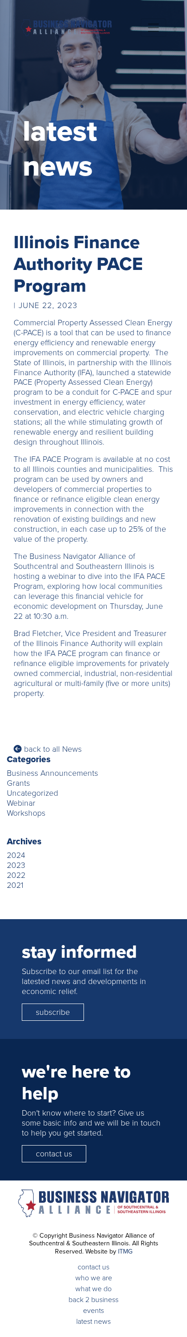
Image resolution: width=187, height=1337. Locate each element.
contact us (54, 1154)
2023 (16, 865)
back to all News (52, 749)
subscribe (53, 1012)
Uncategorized (32, 793)
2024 (16, 855)
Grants (18, 783)
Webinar (21, 803)
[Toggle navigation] (153, 28)
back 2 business (93, 1299)
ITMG (125, 1251)
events (93, 1310)
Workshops (26, 813)
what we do (93, 1288)
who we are (93, 1278)
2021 (15, 885)
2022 (16, 875)
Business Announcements (52, 773)
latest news (93, 1321)
